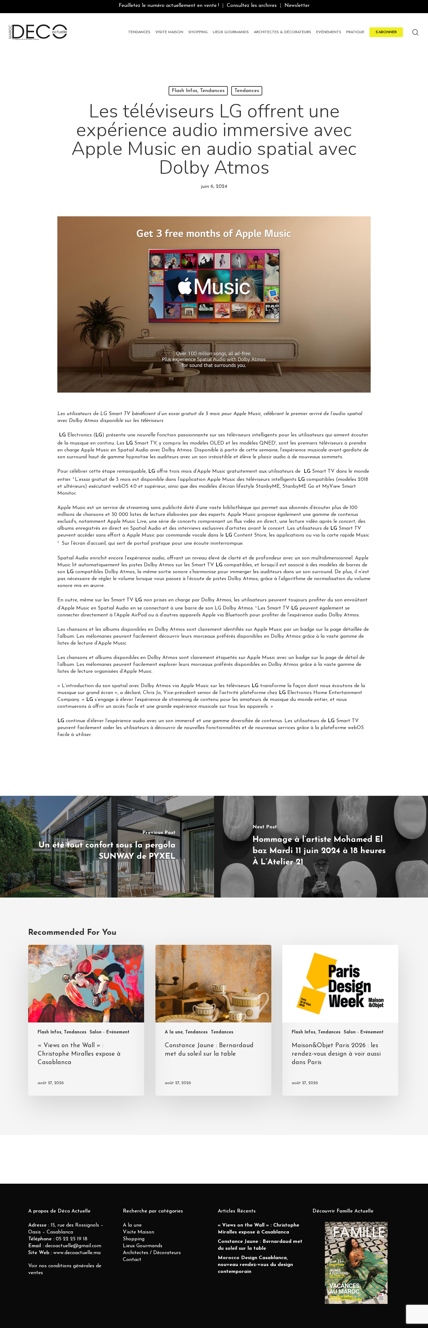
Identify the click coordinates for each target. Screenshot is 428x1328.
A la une (132, 1225)
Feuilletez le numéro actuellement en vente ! (169, 5)
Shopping (133, 1239)
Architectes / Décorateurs (152, 1252)
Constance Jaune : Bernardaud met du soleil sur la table (260, 1245)
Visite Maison (138, 1232)
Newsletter (297, 5)
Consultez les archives (252, 5)
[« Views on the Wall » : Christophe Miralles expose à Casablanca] (86, 1020)
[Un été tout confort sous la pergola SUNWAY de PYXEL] (107, 847)
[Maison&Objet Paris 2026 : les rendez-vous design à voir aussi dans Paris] (340, 1020)
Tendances (246, 90)
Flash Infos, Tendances (198, 90)
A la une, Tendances (186, 1032)
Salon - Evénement (109, 1032)
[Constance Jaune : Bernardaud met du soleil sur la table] (213, 1020)
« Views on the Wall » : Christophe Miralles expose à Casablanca (258, 1229)
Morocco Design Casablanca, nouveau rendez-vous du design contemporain (255, 1264)
